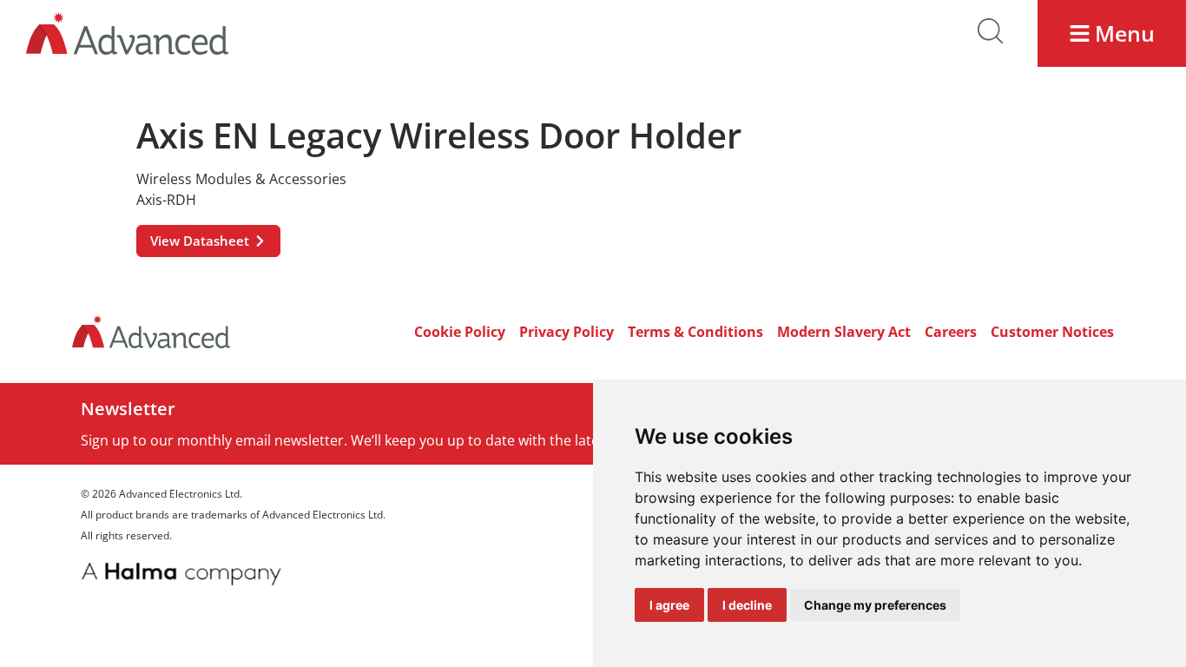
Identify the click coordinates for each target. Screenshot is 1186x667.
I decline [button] (747, 605)
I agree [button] (669, 605)
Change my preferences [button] (875, 605)
